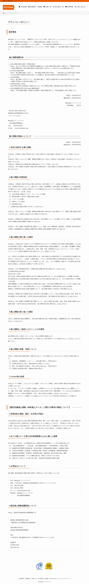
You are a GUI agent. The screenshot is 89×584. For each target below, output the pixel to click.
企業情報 (21, 578)
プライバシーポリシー (64, 578)
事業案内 (27, 578)
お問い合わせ (53, 578)
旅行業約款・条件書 (43, 578)
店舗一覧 (34, 578)
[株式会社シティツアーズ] (9, 6)
